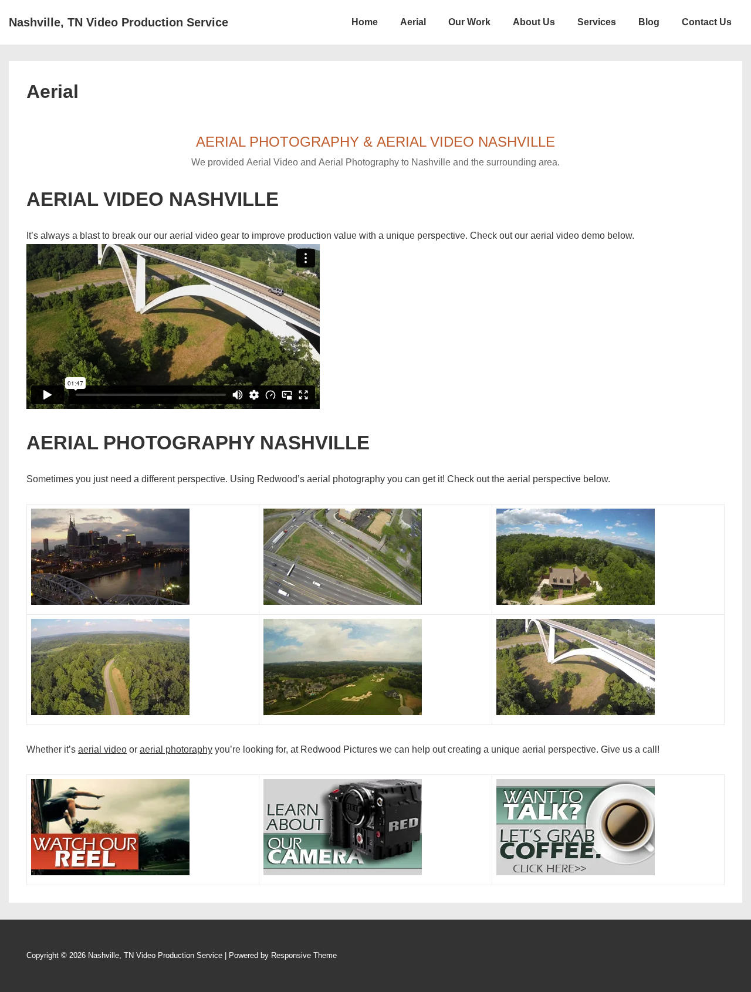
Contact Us (707, 22)
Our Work (469, 22)
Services (596, 22)
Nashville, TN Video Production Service (118, 22)
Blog (648, 22)
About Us (534, 22)
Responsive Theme (304, 955)
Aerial (413, 22)
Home (364, 22)
